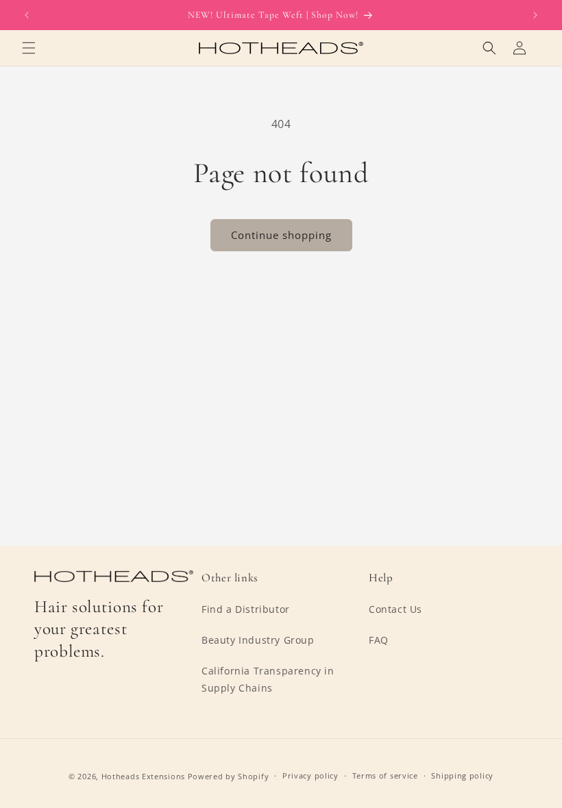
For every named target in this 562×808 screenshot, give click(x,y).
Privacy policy (310, 775)
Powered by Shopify (228, 776)
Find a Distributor (245, 609)
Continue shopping (281, 235)
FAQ (379, 639)
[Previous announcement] (27, 15)
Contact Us (395, 609)
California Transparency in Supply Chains (267, 679)
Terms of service (385, 775)
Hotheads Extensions (143, 776)
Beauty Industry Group (258, 639)
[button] (29, 48)
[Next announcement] (535, 15)
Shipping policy (462, 775)
